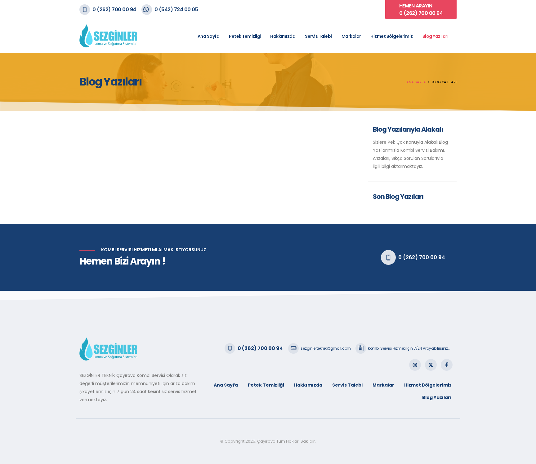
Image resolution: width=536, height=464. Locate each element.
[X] (431, 365)
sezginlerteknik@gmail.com (326, 348)
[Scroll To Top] (525, 457)
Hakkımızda (282, 36)
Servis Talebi (318, 36)
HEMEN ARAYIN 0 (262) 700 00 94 (421, 9)
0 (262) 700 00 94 (114, 9)
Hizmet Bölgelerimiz (391, 36)
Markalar (351, 36)
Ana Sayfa (209, 36)
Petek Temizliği (245, 36)
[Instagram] (415, 365)
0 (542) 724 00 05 (176, 9)
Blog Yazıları (435, 36)
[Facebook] (447, 365)
